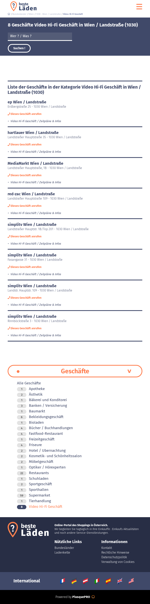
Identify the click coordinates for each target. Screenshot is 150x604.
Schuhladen (34, 478)
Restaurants (34, 473)
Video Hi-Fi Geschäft (41, 506)
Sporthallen (34, 489)
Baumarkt (33, 411)
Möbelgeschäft (37, 461)
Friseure (31, 445)
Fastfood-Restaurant (42, 433)
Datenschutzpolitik (114, 557)
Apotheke (33, 389)
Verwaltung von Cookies (117, 562)
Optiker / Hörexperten (43, 467)
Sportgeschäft (36, 484)
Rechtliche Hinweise (115, 552)
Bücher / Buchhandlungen (47, 428)
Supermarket (35, 495)
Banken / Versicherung (44, 405)
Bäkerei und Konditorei (44, 400)
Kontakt (106, 548)
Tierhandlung (36, 501)
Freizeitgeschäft (37, 439)
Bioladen (32, 422)
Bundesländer (64, 548)
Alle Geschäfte (29, 383)
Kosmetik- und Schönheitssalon (51, 456)
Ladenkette (62, 552)
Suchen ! (19, 48)
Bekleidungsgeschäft (42, 417)
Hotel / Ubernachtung (43, 450)
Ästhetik (32, 394)
